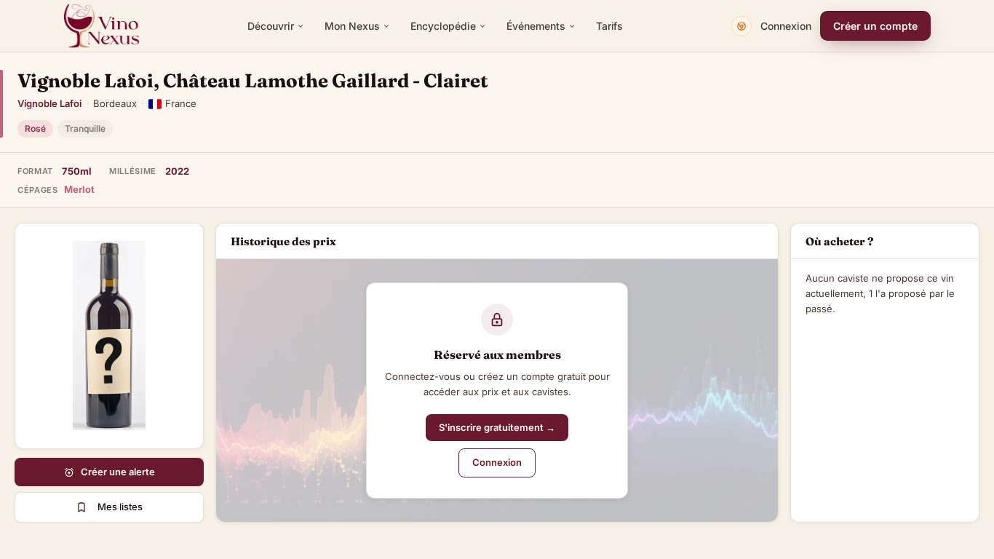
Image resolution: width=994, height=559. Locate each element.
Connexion (785, 26)
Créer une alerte (118, 471)
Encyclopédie (443, 26)
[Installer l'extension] (741, 26)
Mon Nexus (352, 26)
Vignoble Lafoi (49, 103)
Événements (535, 26)
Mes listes (120, 506)
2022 (177, 171)
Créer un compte (875, 26)
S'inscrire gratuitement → (497, 427)
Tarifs (609, 26)
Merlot (79, 189)
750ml (77, 171)
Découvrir (270, 26)
